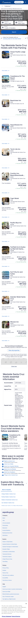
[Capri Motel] (14, 205)
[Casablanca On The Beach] (14, 83)
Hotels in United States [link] (7, 541)
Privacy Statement (6, 616)
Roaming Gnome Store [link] (7, 532)
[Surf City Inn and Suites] (14, 279)
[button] (14, 70)
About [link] (3, 518)
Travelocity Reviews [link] (6, 554)
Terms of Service (16, 616)
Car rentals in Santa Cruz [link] (8, 502)
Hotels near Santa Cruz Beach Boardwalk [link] (12, 505)
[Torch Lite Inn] (14, 156)
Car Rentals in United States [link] (8, 551)
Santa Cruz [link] (7, 6)
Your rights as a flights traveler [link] (9, 599)
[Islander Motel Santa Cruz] (14, 304)
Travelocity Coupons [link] (7, 556)
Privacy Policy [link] (5, 567)
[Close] (26, 603)
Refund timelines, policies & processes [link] (10, 594)
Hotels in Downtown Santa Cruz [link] (10, 499)
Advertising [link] (4, 535)
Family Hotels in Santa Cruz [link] (8, 496)
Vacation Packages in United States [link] (10, 546)
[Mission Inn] (14, 329)
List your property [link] (6, 522)
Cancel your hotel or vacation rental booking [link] (12, 589)
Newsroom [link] (4, 527)
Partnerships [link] (5, 525)
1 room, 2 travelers (9, 28)
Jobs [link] (3, 520)
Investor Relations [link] (6, 530)
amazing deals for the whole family (12, 38)
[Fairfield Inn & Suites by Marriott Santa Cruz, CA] (14, 254)
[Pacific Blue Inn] (14, 230)
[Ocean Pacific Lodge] (14, 59)
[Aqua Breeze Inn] (14, 132)
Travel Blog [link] (4, 561)
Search (14, 32)
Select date (7, 23)
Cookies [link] (4, 570)
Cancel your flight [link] (6, 591)
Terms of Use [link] (5, 572)
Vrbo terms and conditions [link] (8, 575)
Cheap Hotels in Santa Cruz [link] (9, 494)
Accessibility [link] (5, 577)
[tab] (6, 489)
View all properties (14, 350)
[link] (14, 461)
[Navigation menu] (25, 2)
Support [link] (4, 586)
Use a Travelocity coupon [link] (8, 596)
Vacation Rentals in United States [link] (9, 544)
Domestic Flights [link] (6, 549)
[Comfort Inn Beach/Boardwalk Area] (14, 181)
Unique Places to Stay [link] (7, 559)
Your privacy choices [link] (7, 580)
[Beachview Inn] (14, 107)
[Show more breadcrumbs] (2, 6)
